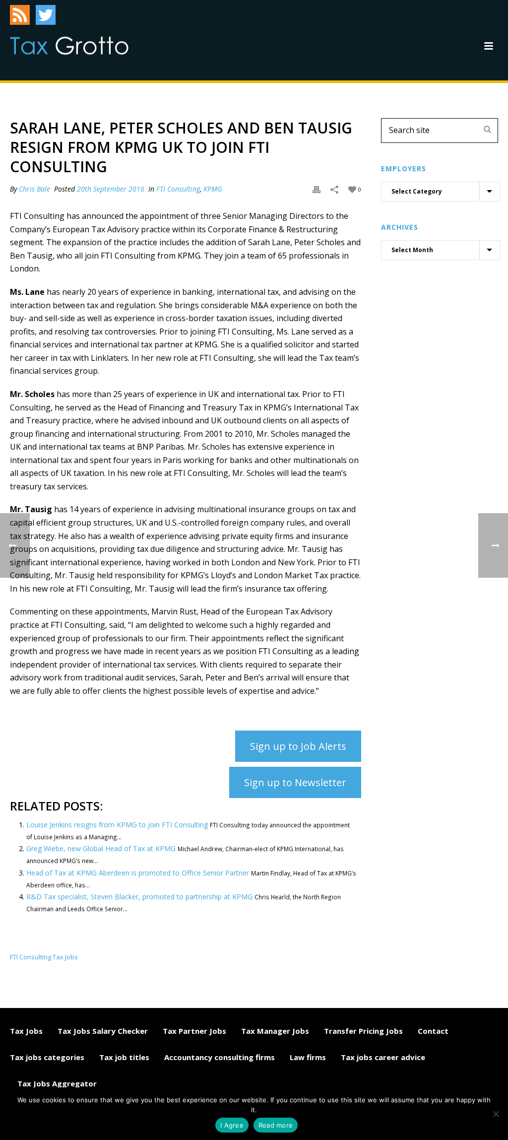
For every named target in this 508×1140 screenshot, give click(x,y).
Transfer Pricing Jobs (363, 1030)
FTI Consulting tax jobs (44, 957)
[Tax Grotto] (69, 46)
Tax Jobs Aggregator (57, 1083)
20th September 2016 (110, 189)
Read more (275, 1125)
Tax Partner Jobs (194, 1030)
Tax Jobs (26, 1030)
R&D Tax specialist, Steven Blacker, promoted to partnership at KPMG (139, 896)
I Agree (232, 1125)
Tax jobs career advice (383, 1057)
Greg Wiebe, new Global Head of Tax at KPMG (101, 848)
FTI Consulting (178, 189)
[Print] (316, 189)
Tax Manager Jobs (275, 1030)
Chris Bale (34, 189)
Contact (433, 1030)
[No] (496, 1114)
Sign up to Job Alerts (298, 746)
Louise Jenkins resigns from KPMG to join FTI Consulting (117, 824)
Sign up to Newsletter (295, 782)
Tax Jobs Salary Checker (103, 1030)
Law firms (308, 1057)
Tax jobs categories (47, 1057)
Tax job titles (124, 1057)
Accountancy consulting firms (219, 1057)
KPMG (212, 189)
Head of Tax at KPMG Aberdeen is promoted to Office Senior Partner (137, 872)
